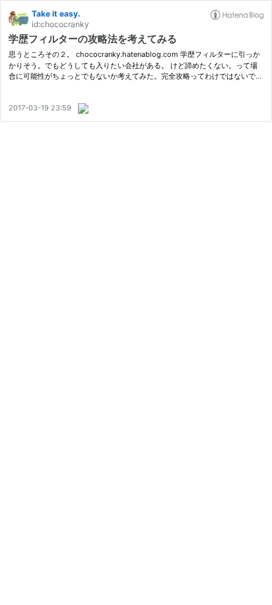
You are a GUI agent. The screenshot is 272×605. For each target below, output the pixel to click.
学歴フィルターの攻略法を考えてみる (93, 38)
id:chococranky (60, 24)
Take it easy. (56, 14)
